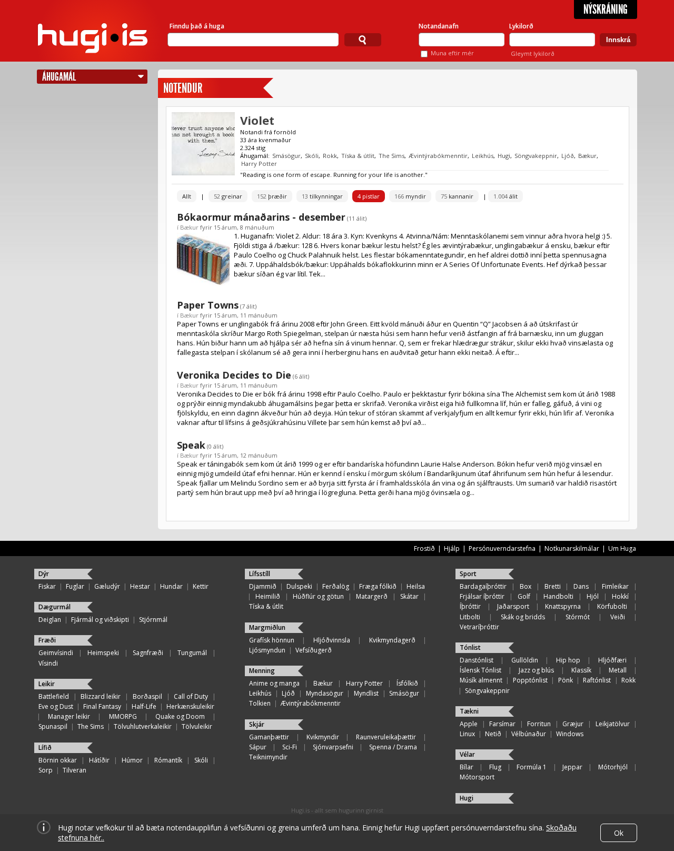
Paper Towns (208, 305)
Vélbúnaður (528, 733)
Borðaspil (147, 696)
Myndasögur (324, 693)
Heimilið (267, 596)
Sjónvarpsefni (333, 747)
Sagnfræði (148, 652)
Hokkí (620, 596)
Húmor (132, 760)
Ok (618, 833)
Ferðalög (335, 586)
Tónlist (470, 647)
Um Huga (622, 548)
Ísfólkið (407, 683)
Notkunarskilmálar (571, 548)
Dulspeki (299, 586)
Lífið (45, 747)
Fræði (47, 640)
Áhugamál (59, 76)
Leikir (46, 683)
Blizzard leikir (101, 696)
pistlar (369, 196)
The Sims (391, 156)
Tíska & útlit (357, 156)
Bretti (552, 586)
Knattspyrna (563, 606)
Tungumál (192, 652)
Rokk (330, 156)
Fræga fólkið (378, 586)
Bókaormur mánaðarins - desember (261, 217)
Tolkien (260, 703)
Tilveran (74, 770)
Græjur (572, 723)
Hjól (593, 596)
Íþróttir (470, 606)
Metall (618, 670)
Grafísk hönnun (271, 640)
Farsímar (502, 723)
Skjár (256, 724)
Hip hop (568, 660)
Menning (262, 670)
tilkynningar (322, 196)
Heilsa (416, 586)
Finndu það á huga (197, 26)
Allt (186, 196)
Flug (495, 767)
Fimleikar (615, 586)
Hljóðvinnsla (331, 640)
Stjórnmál (153, 619)
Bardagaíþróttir (483, 586)
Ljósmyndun (267, 650)
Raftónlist (597, 680)
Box (525, 586)
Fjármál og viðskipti (100, 619)
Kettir (201, 586)
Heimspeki (103, 652)
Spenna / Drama (393, 747)
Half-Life (144, 706)
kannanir (457, 196)
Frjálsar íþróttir (482, 596)
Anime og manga (274, 683)
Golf (524, 596)
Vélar (467, 754)
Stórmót (578, 616)
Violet (257, 120)
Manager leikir (69, 716)
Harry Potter (259, 163)
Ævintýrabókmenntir (438, 156)
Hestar (140, 586)
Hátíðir (99, 760)
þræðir (272, 196)
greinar (228, 196)
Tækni (469, 711)
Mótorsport (477, 777)
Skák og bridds (523, 616)
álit (505, 196)
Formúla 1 (532, 767)
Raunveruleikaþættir (386, 737)
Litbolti (470, 616)
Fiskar (47, 586)
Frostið (424, 548)
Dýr (43, 573)
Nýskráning (605, 9)
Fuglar (75, 586)
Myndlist (366, 693)
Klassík (581, 670)
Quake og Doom (180, 716)
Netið (493, 733)
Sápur (257, 747)
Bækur (587, 156)
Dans (581, 586)
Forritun (539, 723)
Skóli (312, 156)
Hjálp (452, 548)
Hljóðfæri (612, 660)
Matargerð (372, 596)
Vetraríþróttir (479, 626)
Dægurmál (54, 606)
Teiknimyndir (268, 757)
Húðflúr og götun (318, 596)
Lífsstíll (259, 573)
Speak (191, 445)
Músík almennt (481, 680)
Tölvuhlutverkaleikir (143, 726)
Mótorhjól (613, 767)
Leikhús (482, 156)
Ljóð (567, 156)
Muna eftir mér (452, 53)
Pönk (565, 680)
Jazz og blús (536, 670)
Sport (468, 573)
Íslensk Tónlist (480, 670)
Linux (467, 733)
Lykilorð (521, 26)
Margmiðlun (267, 627)
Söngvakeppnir (535, 156)
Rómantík (168, 760)
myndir (410, 196)
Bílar (466, 767)
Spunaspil (52, 726)
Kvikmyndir (322, 737)
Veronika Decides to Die (234, 375)
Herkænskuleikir (190, 706)
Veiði (617, 616)
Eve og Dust (55, 706)
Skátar (409, 596)
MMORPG (123, 716)
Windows (569, 733)
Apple (469, 723)
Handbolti (558, 596)
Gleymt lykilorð (532, 53)
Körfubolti (612, 606)
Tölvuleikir (197, 726)
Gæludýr (107, 586)
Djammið (262, 586)
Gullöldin (524, 660)
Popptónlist (530, 680)
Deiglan (49, 619)
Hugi (504, 156)
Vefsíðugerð (313, 650)
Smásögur (286, 156)
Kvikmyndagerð (392, 640)
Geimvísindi (55, 652)
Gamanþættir (269, 737)
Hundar (171, 586)
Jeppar (572, 767)
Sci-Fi (289, 747)
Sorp (45, 770)
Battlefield (53, 696)
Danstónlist (476, 660)
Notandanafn (439, 26)
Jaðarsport (513, 606)
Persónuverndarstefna (502, 548)
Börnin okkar (57, 760)
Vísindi (48, 663)
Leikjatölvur (613, 723)
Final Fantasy (102, 706)
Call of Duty (191, 696)
